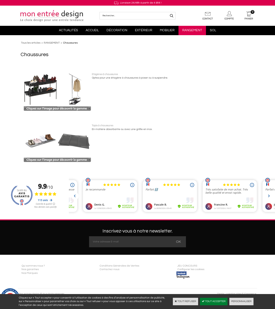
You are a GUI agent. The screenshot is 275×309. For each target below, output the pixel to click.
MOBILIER (167, 30)
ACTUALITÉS (68, 30)
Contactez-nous (109, 269)
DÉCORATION (116, 30)
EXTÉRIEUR (143, 30)
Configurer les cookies (190, 269)
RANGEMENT (192, 30)
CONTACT (207, 18)
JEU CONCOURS (187, 265)
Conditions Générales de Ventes (119, 265)
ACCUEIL (92, 30)
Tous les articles (30, 43)
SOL (213, 30)
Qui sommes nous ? (33, 265)
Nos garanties (30, 269)
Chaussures (70, 43)
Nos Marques (30, 273)
